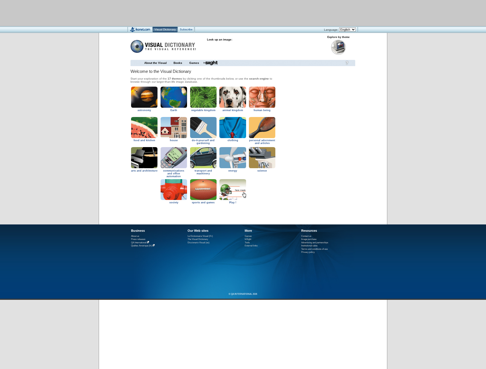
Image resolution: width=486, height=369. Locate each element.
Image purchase (308, 239)
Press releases (138, 239)
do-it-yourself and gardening (203, 142)
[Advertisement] (226, 13)
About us (135, 236)
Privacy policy (308, 252)
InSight (248, 239)
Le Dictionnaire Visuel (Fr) (200, 236)
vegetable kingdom (203, 110)
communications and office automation (173, 173)
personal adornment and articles (262, 142)
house (174, 140)
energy (232, 170)
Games (194, 62)
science (262, 170)
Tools (247, 242)
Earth (173, 110)
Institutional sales (309, 245)
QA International (138, 242)
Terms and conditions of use (314, 249)
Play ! (232, 202)
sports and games (203, 202)
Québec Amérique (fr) (141, 245)
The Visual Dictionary (198, 239)
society (173, 202)
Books (178, 62)
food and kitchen (144, 140)
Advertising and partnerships (314, 242)
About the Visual (155, 62)
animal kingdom (232, 110)
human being (262, 110)
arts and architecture (144, 170)
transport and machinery (203, 172)
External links (251, 245)
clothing (233, 140)
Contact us (306, 236)
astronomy (144, 110)
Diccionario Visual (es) (199, 242)
